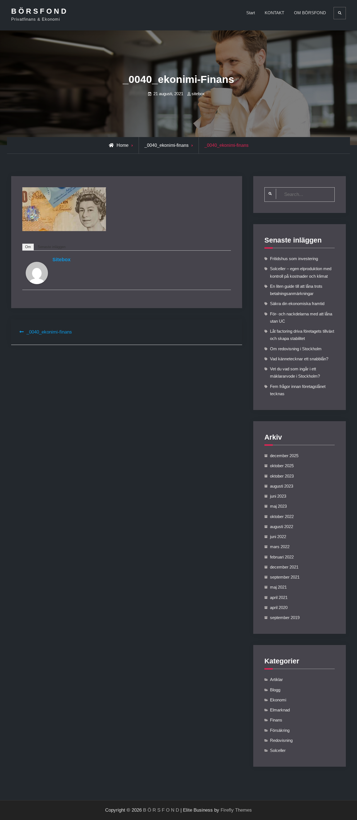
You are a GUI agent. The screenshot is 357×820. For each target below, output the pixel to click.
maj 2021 (278, 587)
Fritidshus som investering (294, 258)
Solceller (278, 750)
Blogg (275, 689)
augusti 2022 (281, 526)
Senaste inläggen (52, 247)
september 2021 (285, 577)
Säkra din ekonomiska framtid (297, 303)
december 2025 (284, 455)
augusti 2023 (281, 486)
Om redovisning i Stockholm (296, 348)
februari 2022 (282, 557)
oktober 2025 (282, 465)
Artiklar (276, 679)
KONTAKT (274, 12)
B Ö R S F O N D (38, 11)
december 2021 (284, 567)
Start (250, 12)
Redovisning (281, 740)
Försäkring (280, 730)
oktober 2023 (282, 476)
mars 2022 (280, 546)
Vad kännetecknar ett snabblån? (299, 358)
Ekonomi (278, 699)
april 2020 (279, 607)
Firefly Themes (236, 810)
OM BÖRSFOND (310, 12)
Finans (276, 720)
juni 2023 (278, 496)
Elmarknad (280, 710)
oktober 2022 (282, 516)
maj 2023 (278, 506)
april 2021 (279, 597)
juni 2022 (278, 536)
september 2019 (285, 617)
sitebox (198, 93)
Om (28, 247)
